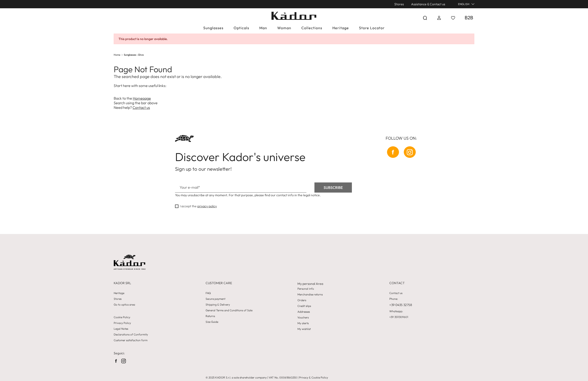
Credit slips (304, 306)
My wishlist (304, 329)
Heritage (119, 293)
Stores (399, 4)
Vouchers (303, 317)
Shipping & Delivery (218, 304)
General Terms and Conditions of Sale (229, 310)
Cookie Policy (122, 317)
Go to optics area (124, 304)
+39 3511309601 (398, 317)
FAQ (208, 293)
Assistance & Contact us (428, 4)
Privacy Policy (122, 323)
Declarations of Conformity (131, 334)
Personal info (305, 288)
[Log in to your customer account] (439, 18)
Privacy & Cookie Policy (313, 377)
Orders (301, 300)
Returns (210, 316)
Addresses (303, 311)
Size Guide (212, 321)
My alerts (303, 323)
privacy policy (207, 206)
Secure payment (215, 298)
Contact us (141, 107)
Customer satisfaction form (130, 340)
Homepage (142, 98)
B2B (469, 17)
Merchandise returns (310, 294)
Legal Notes (121, 328)
